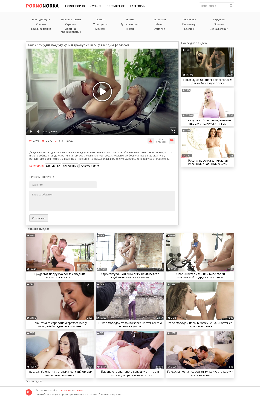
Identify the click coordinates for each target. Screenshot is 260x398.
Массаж (100, 28)
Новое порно (75, 6)
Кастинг (189, 28)
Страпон (70, 24)
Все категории (219, 28)
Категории (138, 6)
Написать (65, 390)
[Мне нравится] (151, 141)
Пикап (130, 28)
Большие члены (71, 19)
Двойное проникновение (71, 30)
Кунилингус (189, 24)
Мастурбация (41, 19)
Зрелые (219, 24)
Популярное (116, 6)
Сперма (41, 24)
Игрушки (219, 19)
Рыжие (130, 19)
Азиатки (159, 28)
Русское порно (130, 24)
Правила (78, 390)
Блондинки (53, 165)
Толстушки (100, 24)
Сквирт (100, 19)
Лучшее (95, 6)
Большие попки (41, 28)
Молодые (160, 19)
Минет (159, 24)
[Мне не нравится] (172, 141)
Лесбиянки (189, 19)
